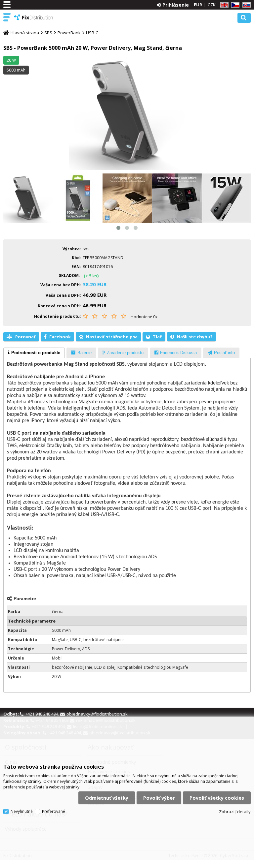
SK (245, 5)
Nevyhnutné (22, 811)
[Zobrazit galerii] (127, 113)
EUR (198, 5)
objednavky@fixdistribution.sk (97, 714)
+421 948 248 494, (42, 714)
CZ (234, 5)
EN (223, 5)
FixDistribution (34, 17)
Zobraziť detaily (235, 811)
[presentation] (34, 353)
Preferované (53, 811)
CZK (212, 5)
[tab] (34, 353)
